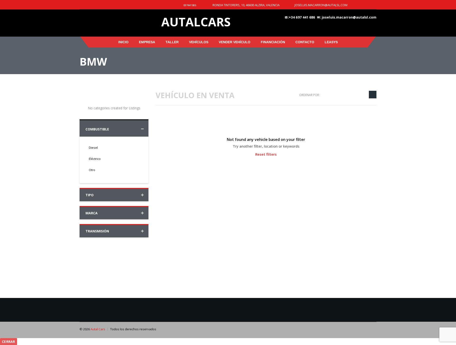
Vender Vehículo (234, 42)
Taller (172, 42)
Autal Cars (97, 329)
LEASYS (331, 42)
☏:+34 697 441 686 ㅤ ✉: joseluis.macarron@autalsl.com (330, 17)
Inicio (123, 42)
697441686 (189, 5)
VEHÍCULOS (198, 42)
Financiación (273, 42)
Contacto (304, 42)
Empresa (147, 42)
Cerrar (8, 341)
